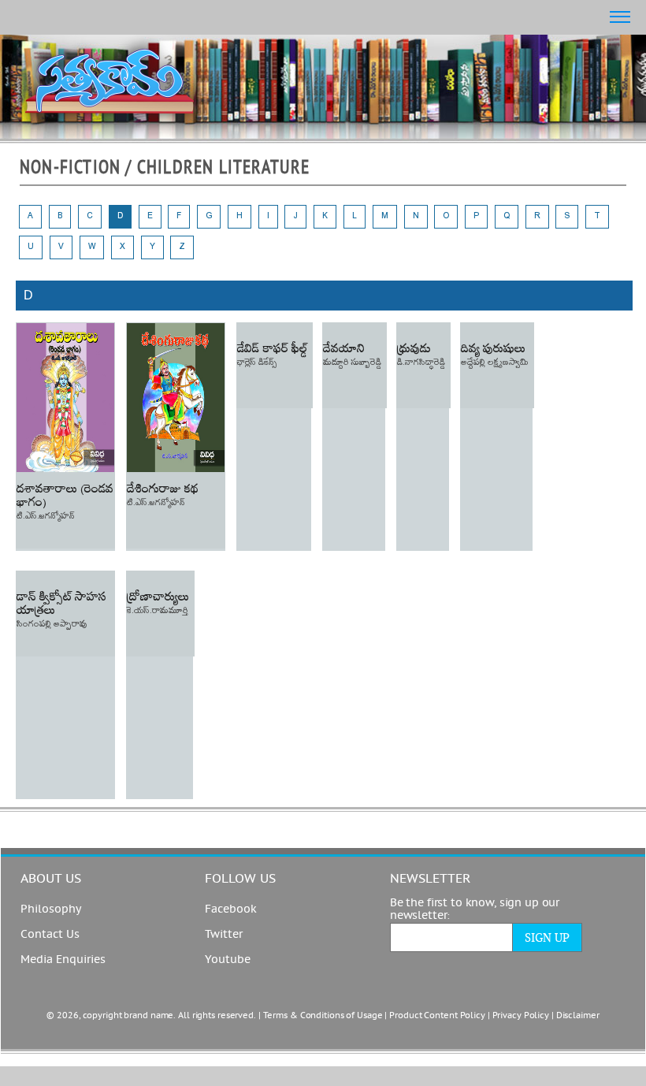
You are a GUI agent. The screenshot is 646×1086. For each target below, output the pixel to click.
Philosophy (50, 909)
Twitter (224, 934)
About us (50, 879)
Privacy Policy (520, 1015)
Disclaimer (578, 1015)
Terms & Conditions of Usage (323, 1015)
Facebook (231, 909)
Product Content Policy (437, 1015)
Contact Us (50, 934)
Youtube (228, 960)
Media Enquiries (63, 960)
